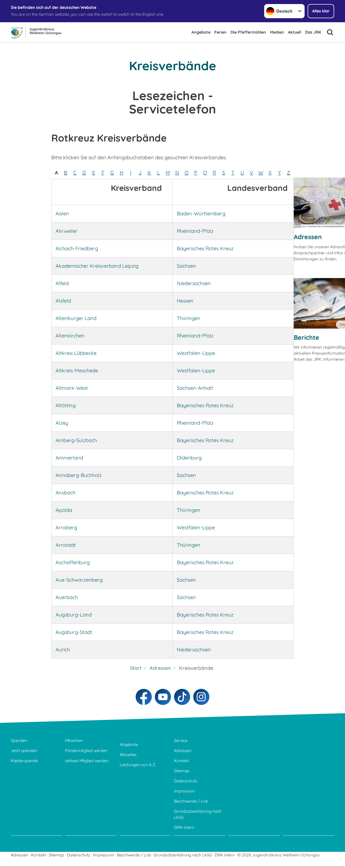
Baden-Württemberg (201, 213)
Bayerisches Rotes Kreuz (205, 248)
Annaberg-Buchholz (79, 475)
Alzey (62, 423)
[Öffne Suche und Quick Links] (330, 32)
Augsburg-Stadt (74, 632)
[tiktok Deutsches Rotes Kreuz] (182, 697)
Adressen (308, 237)
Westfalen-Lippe (196, 353)
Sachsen (186, 266)
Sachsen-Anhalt (195, 388)
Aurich (63, 649)
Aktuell (294, 32)
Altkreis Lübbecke (76, 353)
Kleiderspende (24, 760)
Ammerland (69, 457)
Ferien (220, 32)
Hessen (185, 301)
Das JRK (313, 32)
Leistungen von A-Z (137, 764)
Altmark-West (72, 388)
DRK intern (184, 827)
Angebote (200, 32)
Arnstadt (66, 545)
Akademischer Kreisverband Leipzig (97, 266)
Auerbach (67, 597)
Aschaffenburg (73, 562)
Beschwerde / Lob (191, 801)
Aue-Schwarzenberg (79, 580)
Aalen (62, 213)
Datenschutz (185, 780)
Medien (277, 32)
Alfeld (62, 283)
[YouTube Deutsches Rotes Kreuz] (163, 697)
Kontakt (181, 760)
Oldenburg (189, 457)
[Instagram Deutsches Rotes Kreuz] (201, 697)
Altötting (66, 405)
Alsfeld (63, 301)
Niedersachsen (194, 283)
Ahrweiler (67, 231)
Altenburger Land (76, 318)
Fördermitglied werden (86, 750)
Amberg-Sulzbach (76, 440)
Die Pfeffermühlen (248, 32)
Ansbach (66, 492)
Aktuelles (128, 754)
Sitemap (181, 770)
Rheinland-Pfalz (195, 231)
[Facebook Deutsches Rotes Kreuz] (144, 697)
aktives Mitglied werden (87, 760)
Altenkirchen (70, 335)
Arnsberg (66, 527)
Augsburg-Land (74, 614)
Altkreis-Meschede (77, 370)
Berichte (306, 337)
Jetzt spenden (24, 750)
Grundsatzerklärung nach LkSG (197, 814)
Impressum (184, 790)
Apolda (64, 510)
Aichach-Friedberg (77, 248)
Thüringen (188, 318)
